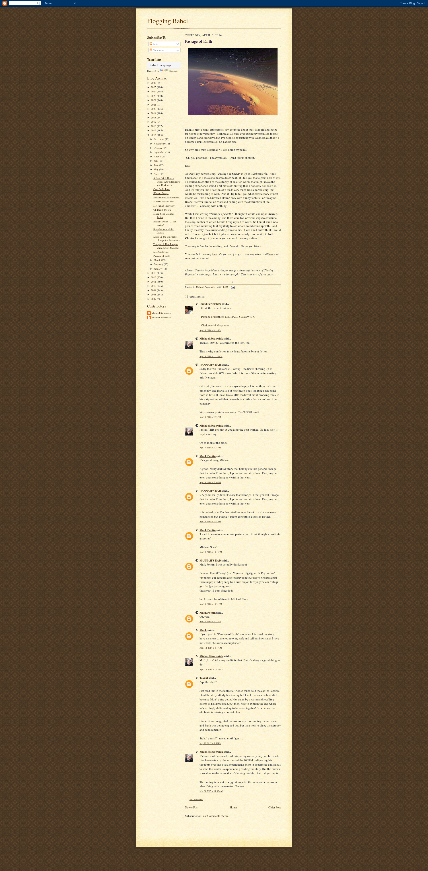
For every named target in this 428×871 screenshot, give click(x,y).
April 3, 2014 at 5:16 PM (210, 482)
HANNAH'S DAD (210, 364)
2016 (154, 126)
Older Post (274, 807)
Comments (158, 50)
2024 (154, 91)
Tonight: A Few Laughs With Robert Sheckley (166, 245)
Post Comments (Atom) (215, 816)
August (158, 156)
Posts (155, 43)
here (214, 254)
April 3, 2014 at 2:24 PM (210, 447)
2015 (154, 130)
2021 (154, 104)
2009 (154, 290)
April (157, 173)
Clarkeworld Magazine (215, 325)
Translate (173, 71)
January (158, 268)
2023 (154, 96)
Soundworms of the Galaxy (163, 230)
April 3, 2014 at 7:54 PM (210, 521)
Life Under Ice (161, 251)
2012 (154, 277)
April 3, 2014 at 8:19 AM (210, 330)
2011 (154, 281)
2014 (154, 134)
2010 (154, 285)
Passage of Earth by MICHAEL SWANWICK (228, 317)
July (156, 160)
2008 (154, 294)
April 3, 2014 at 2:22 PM (210, 417)
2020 (154, 108)
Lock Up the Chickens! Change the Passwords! (166, 238)
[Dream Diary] (161, 193)
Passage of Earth (161, 255)
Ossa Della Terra (161, 189)
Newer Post (191, 807)
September (159, 152)
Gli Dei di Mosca (162, 209)
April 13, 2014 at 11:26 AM (212, 669)
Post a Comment (196, 799)
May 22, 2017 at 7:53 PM (210, 743)
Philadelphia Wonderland (166, 197)
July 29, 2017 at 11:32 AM (211, 791)
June (156, 165)
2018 (154, 117)
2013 (154, 273)
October (158, 147)
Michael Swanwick (161, 313)
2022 (154, 100)
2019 (154, 113)
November (159, 143)
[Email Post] (233, 287)
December (159, 139)
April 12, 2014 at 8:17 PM (211, 647)
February (159, 264)
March (157, 260)
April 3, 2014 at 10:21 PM (211, 604)
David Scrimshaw (210, 303)
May (156, 169)
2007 (154, 299)
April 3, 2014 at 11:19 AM (211, 356)
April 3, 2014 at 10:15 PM (211, 552)
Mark (203, 630)
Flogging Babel (167, 20)
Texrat (204, 678)
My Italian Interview (164, 205)
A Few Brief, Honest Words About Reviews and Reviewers (166, 181)
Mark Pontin (208, 456)
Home (233, 807)
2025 (154, 87)
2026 (154, 82)
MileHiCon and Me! (163, 201)
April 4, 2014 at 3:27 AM (210, 621)
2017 (154, 121)
